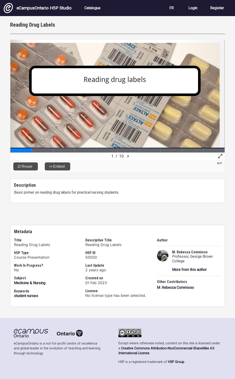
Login (192, 8)
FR (171, 8)
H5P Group (176, 362)
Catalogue (92, 8)
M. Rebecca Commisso (175, 287)
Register (217, 8)
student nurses (26, 296)
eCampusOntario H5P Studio (44, 8)
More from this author (189, 269)
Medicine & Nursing (29, 283)
